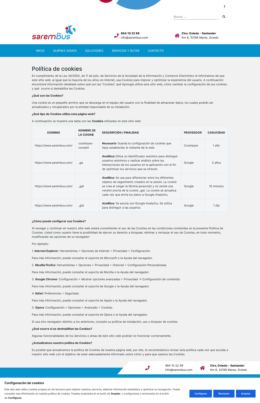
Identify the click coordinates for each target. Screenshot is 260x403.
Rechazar (223, 393)
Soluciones (94, 50)
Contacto (156, 50)
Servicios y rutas (125, 50)
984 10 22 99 (130, 33)
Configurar (201, 393)
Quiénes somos (65, 50)
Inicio (40, 50)
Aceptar (245, 393)
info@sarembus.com (134, 37)
